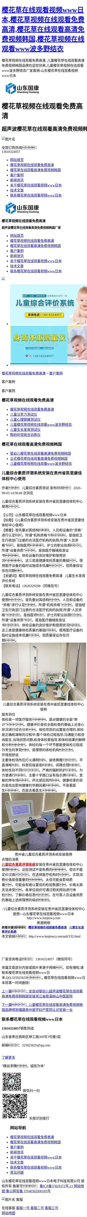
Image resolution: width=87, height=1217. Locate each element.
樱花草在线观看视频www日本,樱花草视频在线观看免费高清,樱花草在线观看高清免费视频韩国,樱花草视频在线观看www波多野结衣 (43, 29)
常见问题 (17, 1172)
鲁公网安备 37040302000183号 (28, 1191)
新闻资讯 (17, 180)
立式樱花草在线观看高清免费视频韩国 (39, 458)
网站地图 (8, 1213)
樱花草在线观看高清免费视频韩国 (35, 170)
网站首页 (17, 160)
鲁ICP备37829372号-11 (56, 1186)
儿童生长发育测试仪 (25, 429)
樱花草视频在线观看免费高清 (32, 165)
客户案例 (17, 175)
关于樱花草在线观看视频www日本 (36, 185)
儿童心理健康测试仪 (25, 419)
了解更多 (8, 1057)
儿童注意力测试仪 (23, 414)
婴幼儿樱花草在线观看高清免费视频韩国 (40, 453)
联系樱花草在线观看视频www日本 (36, 195)
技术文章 (17, 190)
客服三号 (51, 1208)
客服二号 (37, 1208)
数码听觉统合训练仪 (25, 435)
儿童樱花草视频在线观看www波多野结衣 (41, 424)
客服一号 (23, 1208)
